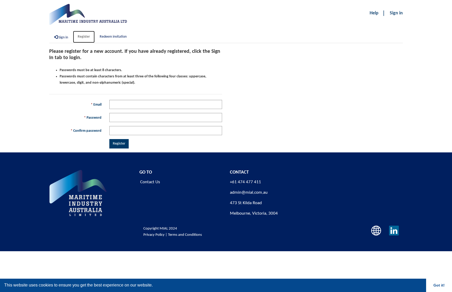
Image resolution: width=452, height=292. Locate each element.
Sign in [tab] (63, 37)
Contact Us (150, 182)
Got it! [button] (439, 285)
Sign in (396, 13)
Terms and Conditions (185, 235)
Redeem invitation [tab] (113, 37)
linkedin (394, 231)
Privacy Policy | (155, 235)
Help (374, 13)
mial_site (376, 231)
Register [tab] (84, 37)
